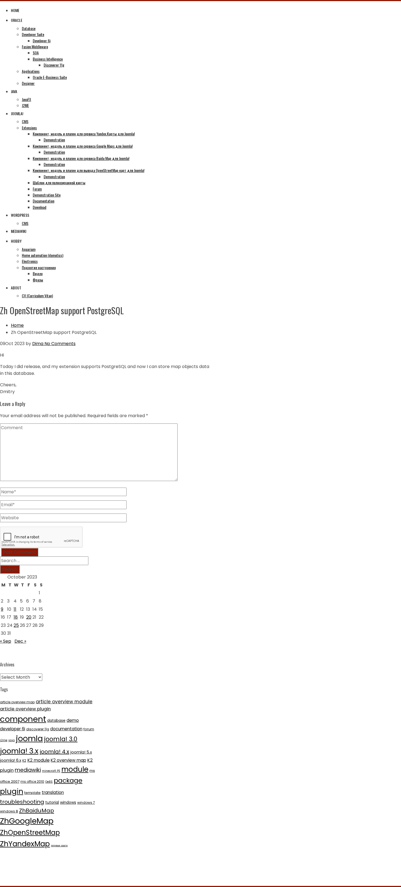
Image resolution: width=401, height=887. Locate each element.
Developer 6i (41, 40)
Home (15, 10)
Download (39, 207)
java (11, 740)
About (16, 287)
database (56, 720)
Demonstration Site (47, 195)
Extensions (29, 127)
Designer (28, 83)
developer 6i (12, 729)
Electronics (30, 261)
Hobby (16, 241)
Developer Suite (33, 34)
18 (16, 617)
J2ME (25, 105)
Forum (37, 189)
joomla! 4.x (54, 751)
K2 (24, 760)
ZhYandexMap (25, 844)
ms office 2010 (32, 781)
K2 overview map (68, 760)
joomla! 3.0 (60, 739)
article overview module (64, 701)
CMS (25, 121)
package (68, 780)
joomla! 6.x (10, 760)
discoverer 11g (37, 729)
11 (15, 609)
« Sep (5, 641)
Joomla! (17, 113)
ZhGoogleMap (26, 820)
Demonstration (54, 140)
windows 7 (86, 802)
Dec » (20, 641)
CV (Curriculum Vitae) (37, 295)
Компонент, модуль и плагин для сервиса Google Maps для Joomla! (83, 146)
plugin (11, 791)
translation (53, 792)
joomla (29, 738)
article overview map (17, 702)
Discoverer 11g (54, 65)
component (23, 719)
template (32, 792)
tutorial (52, 802)
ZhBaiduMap (36, 810)
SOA (36, 52)
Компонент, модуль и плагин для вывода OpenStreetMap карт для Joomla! (88, 170)
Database (28, 28)
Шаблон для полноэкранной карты (59, 182)
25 (16, 625)
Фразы (38, 280)
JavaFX (26, 99)
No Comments (59, 343)
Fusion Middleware (35, 46)
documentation (66, 729)
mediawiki (28, 770)
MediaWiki (18, 231)
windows (68, 802)
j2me (3, 740)
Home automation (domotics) (42, 255)
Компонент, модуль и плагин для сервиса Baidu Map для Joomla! (81, 158)
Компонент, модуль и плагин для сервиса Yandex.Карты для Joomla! (84, 134)
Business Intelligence (48, 59)
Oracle (16, 20)
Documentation (43, 201)
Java (14, 91)
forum (88, 729)
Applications (31, 71)
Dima (37, 343)
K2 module (38, 760)
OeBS (49, 782)
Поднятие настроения (39, 267)
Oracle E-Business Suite (50, 77)
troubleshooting (22, 802)
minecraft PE (51, 771)
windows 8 (9, 811)
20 (28, 617)
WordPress (20, 215)
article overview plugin (25, 709)
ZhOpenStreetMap (30, 832)
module (74, 769)
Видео (38, 273)
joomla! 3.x (19, 751)
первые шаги (59, 845)
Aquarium (28, 249)
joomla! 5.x (81, 752)
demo (73, 720)
